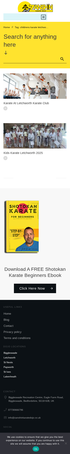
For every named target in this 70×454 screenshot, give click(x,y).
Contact (8, 325)
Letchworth (9, 357)
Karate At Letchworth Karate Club (26, 103)
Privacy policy (13, 332)
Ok (35, 449)
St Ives (7, 371)
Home (7, 313)
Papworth (9, 367)
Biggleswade (10, 352)
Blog (6, 319)
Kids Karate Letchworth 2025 (23, 153)
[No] (65, 443)
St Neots (8, 362)
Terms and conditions (17, 338)
